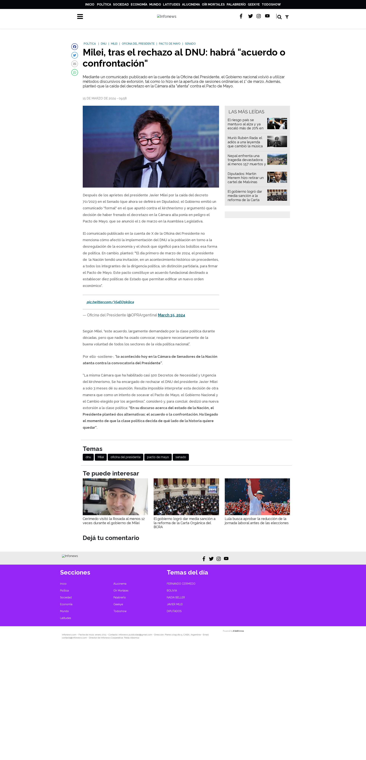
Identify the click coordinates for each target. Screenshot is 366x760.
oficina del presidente (125, 457)
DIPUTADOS (174, 611)
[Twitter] (74, 55)
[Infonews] (70, 556)
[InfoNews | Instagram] (259, 16)
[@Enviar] (74, 63)
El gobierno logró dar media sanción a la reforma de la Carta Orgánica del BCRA (245, 197)
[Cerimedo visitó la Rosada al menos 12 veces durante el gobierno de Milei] (115, 514)
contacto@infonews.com (74, 637)
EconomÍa (139, 4)
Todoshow (271, 4)
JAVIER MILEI (175, 604)
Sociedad (121, 4)
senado (181, 457)
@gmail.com (146, 634)
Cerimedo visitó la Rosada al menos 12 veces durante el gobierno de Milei (114, 521)
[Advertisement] (114, 702)
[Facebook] (74, 46)
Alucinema (191, 4)
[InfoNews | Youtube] (267, 16)
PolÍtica (104, 4)
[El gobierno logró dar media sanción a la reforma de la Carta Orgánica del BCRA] (186, 514)
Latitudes (171, 4)
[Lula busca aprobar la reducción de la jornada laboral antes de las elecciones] (257, 514)
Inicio (89, 4)
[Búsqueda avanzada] (287, 17)
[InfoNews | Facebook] (242, 16)
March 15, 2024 (171, 315)
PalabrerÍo (236, 4)
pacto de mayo (158, 457)
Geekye (254, 4)
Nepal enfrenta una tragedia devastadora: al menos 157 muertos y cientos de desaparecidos (247, 164)
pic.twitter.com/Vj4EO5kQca (110, 302)
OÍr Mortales (213, 4)
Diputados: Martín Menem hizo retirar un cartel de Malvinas (246, 178)
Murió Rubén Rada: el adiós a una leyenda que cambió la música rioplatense (245, 144)
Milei (101, 457)
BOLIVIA (172, 590)
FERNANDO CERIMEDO (181, 583)
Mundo (155, 4)
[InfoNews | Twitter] (250, 16)
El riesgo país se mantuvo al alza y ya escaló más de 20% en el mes (245, 126)
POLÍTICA (90, 43)
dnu (88, 457)
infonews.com (69, 634)
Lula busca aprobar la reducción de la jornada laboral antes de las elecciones (257, 521)
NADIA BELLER (176, 597)
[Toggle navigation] (80, 16)
